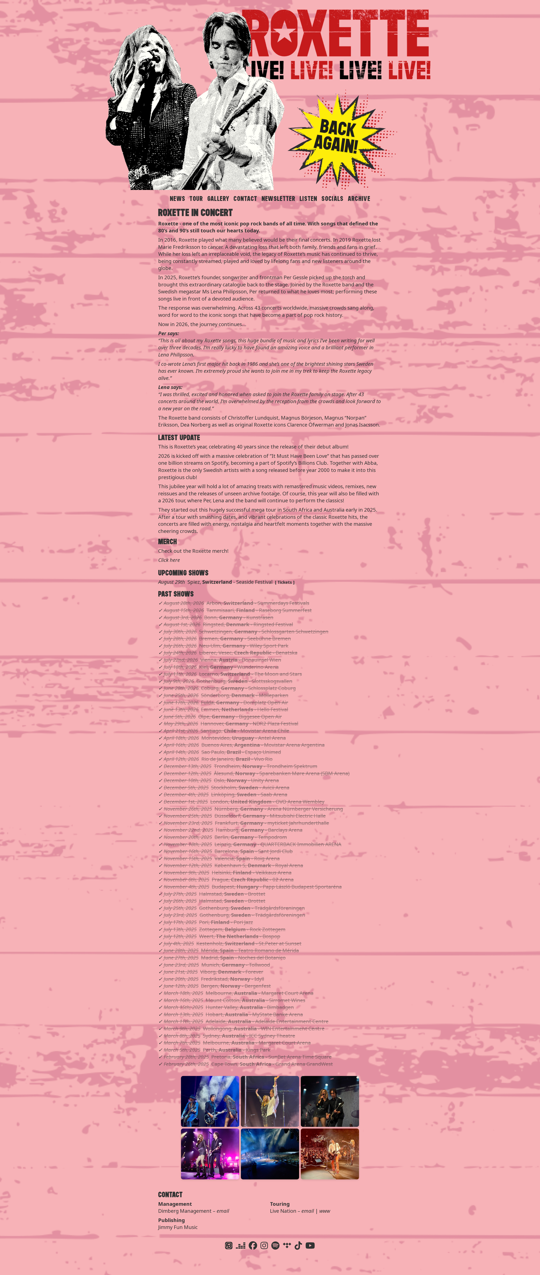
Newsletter (278, 198)
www (324, 1210)
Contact (245, 198)
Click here (169, 559)
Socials (332, 198)
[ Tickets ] (284, 582)
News (177, 198)
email (223, 1210)
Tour (196, 198)
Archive (359, 198)
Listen (308, 198)
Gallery (218, 198)
